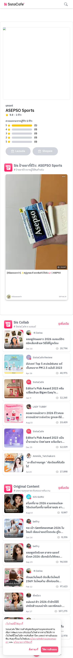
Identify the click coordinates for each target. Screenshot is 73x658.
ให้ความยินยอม (49, 649)
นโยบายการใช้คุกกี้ (23, 642)
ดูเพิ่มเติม (63, 324)
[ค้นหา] (66, 4)
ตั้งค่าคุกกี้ (33, 649)
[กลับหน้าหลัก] (15, 4)
